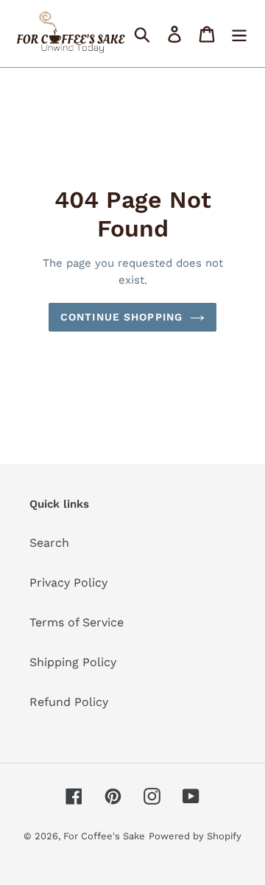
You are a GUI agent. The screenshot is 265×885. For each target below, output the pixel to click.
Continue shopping (121, 317)
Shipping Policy (72, 662)
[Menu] (239, 33)
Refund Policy (68, 702)
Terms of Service (76, 622)
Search (49, 543)
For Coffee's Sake (104, 836)
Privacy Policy (68, 583)
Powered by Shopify (195, 836)
